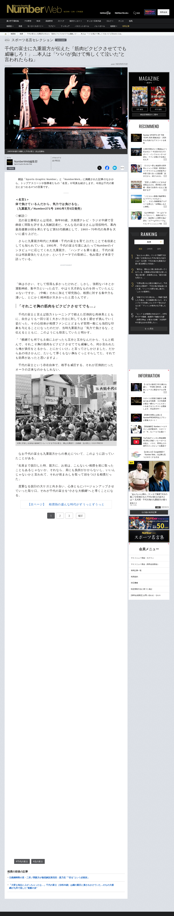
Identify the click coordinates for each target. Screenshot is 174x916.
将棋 (20, 26)
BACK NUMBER (61, 40)
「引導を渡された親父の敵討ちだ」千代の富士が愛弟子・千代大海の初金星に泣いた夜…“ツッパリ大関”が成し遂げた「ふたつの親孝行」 (151, 287)
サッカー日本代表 (94, 21)
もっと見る (149, 329)
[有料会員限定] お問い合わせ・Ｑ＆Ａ (146, 595)
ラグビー (51, 26)
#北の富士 (38, 861)
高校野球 (49, 21)
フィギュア (65, 26)
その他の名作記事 (149, 512)
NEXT (80, 516)
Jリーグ (61, 21)
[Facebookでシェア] (107, 168)
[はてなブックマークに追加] (115, 168)
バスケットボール (82, 26)
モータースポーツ (34, 26)
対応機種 (134, 583)
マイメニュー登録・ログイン (142, 558)
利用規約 (134, 577)
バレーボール (99, 26)
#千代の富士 (22, 861)
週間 (159, 249)
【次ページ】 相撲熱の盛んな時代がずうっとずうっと (66, 504)
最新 (140, 249)
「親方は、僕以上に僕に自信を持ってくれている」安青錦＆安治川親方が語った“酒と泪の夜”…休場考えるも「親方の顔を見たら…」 (151, 273)
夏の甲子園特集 (13, 21)
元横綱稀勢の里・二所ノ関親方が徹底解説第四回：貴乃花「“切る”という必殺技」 (49, 877)
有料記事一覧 (136, 570)
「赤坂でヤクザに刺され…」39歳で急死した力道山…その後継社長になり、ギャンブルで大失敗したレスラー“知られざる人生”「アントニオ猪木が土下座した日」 (151, 302)
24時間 (149, 249)
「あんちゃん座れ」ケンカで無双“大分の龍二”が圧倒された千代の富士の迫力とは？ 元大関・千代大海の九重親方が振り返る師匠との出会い (150, 259)
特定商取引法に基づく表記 (141, 589)
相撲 (21, 34)
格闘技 (9, 26)
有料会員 (163, 12)
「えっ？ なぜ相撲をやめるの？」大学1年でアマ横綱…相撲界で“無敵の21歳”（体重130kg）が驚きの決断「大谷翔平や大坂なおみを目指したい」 (151, 318)
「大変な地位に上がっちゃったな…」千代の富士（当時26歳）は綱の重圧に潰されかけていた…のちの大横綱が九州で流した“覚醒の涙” (61, 886)
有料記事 (125, 26)
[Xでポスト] (99, 168)
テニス (121, 21)
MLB (38, 21)
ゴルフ (109, 21)
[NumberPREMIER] (150, 12)
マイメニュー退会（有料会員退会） (145, 564)
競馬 (131, 21)
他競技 (113, 26)
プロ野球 (27, 21)
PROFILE (11, 168)
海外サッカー (74, 21)
